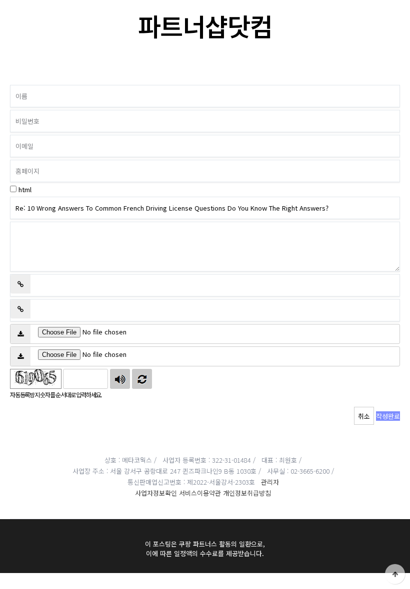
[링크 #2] (20, 308)
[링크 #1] (20, 284)
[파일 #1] (20, 333)
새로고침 (142, 379)
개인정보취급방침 (247, 493)
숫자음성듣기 (120, 379)
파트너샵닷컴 (205, 25)
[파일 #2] (20, 356)
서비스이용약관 (200, 493)
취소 (364, 416)
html (25, 189)
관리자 (270, 482)
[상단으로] (395, 574)
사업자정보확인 (156, 493)
